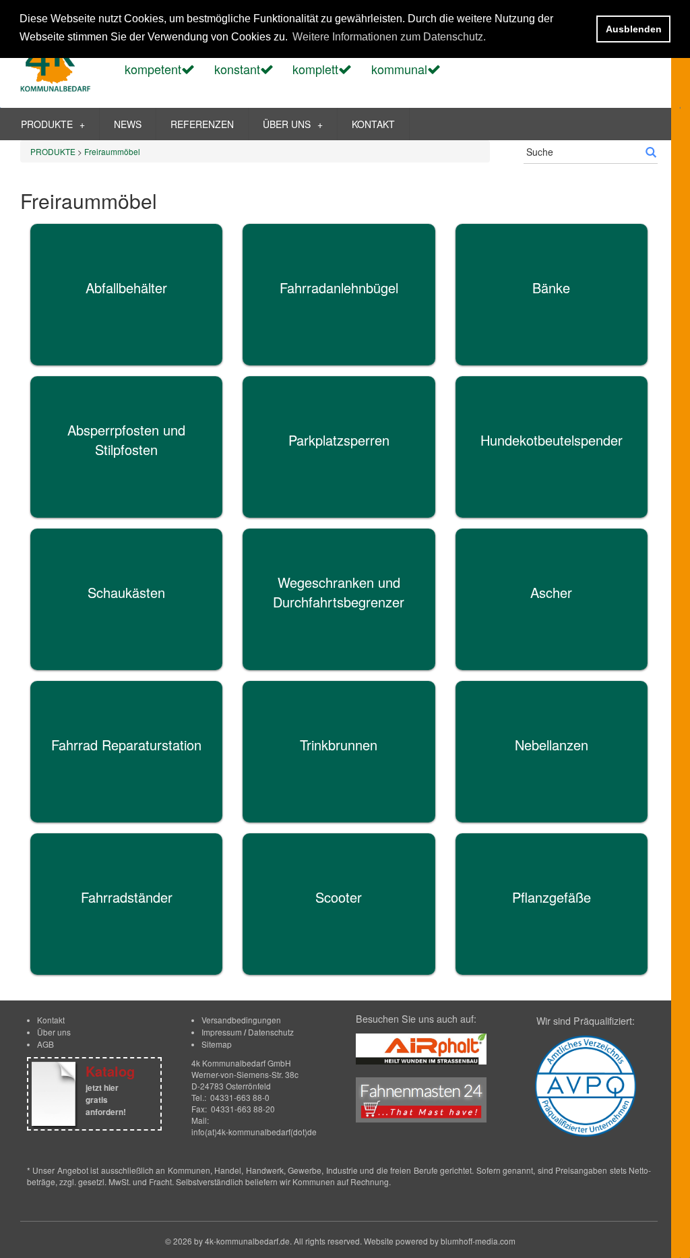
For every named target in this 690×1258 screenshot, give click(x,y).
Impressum (221, 1032)
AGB (45, 1044)
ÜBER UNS (293, 124)
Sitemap (216, 1044)
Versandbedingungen (241, 1019)
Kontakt (51, 1019)
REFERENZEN (202, 124)
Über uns (54, 1032)
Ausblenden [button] (634, 29)
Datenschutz (271, 1032)
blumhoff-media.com (478, 1241)
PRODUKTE (53, 124)
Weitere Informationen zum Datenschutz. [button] (389, 36)
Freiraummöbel (112, 151)
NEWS (128, 124)
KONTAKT (373, 124)
